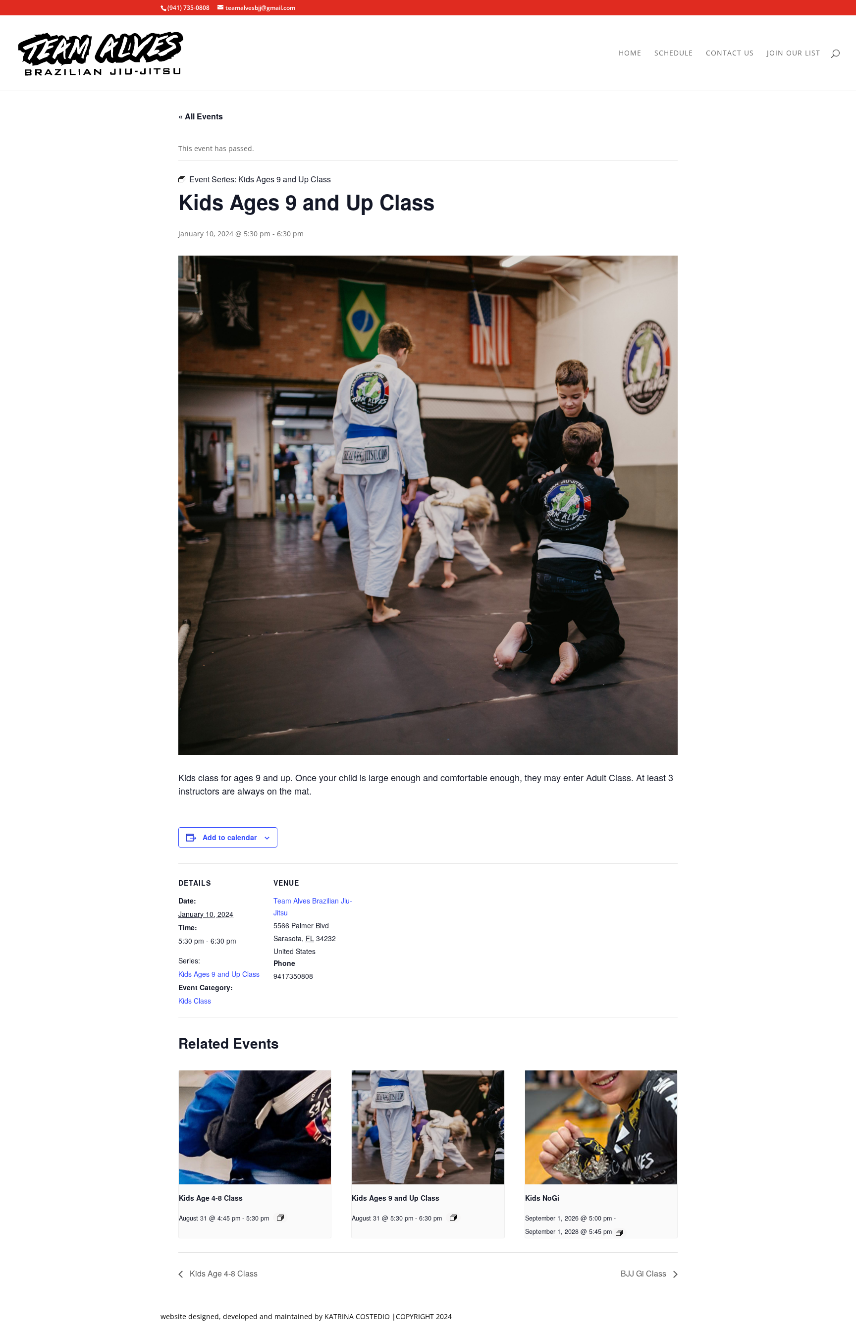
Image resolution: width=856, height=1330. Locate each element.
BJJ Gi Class (644, 1273)
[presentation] (255, 1127)
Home (630, 53)
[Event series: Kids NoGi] (619, 1233)
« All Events (200, 116)
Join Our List (793, 53)
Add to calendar (230, 837)
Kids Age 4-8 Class (211, 1198)
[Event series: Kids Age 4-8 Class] (280, 1218)
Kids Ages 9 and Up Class (219, 974)
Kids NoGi (542, 1198)
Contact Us (730, 53)
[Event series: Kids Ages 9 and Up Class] (453, 1218)
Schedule (673, 53)
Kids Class (194, 1001)
